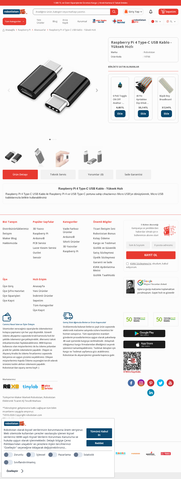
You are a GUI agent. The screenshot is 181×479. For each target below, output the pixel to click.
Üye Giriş (8, 286)
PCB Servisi (39, 243)
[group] (53, 86)
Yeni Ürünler (40, 21)
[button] (50, 139)
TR (156, 21)
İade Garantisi (133, 174)
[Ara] (114, 12)
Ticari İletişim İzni (104, 228)
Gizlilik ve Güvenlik (104, 248)
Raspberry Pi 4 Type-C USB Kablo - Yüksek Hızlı (72, 29)
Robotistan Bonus (104, 233)
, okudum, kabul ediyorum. (147, 265)
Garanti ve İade (102, 262)
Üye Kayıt (8, 300)
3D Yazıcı (38, 228)
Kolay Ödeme (101, 238)
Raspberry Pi (24, 29)
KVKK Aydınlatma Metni (104, 268)
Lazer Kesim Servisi (44, 248)
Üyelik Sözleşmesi (104, 257)
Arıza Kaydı (65, 21)
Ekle (120, 113)
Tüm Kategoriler (43, 305)
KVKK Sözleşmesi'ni (140, 263)
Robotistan (149, 52)
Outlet (37, 252)
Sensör (37, 257)
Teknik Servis (58, 174)
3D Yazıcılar (70, 246)
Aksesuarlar (40, 29)
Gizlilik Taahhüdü (104, 275)
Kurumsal (82, 21)
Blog (55, 21)
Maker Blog (10, 238)
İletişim (7, 233)
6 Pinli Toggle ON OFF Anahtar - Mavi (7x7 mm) (120, 99)
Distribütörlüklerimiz (15, 228)
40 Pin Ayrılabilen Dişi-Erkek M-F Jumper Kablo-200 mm (143, 99)
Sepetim (38, 300)
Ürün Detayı (20, 174)
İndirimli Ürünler (43, 295)
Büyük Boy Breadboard (165, 97)
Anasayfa (10, 29)
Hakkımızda (10, 243)
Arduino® (39, 238)
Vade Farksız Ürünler (70, 230)
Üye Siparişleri (11, 295)
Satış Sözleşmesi (103, 252)
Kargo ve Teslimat (104, 243)
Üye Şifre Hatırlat (13, 291)
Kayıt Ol (150, 255)
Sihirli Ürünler (71, 241)
